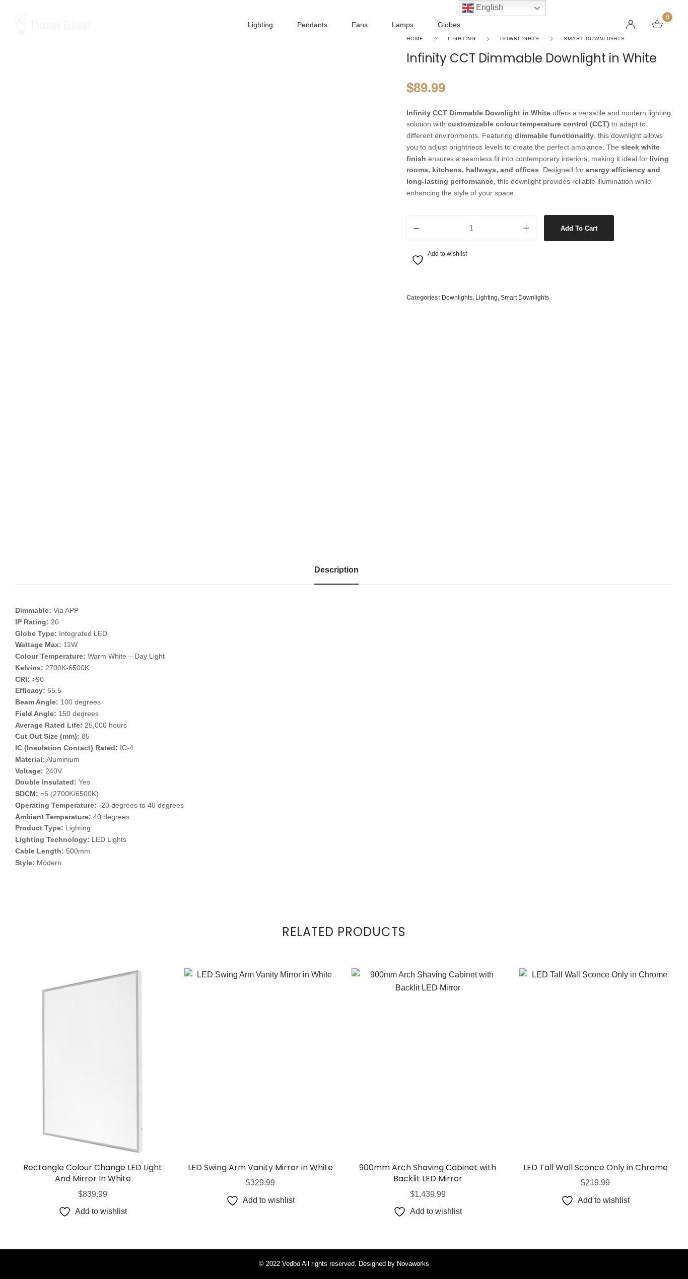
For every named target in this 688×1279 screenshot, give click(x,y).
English (488, 7)
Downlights (457, 297)
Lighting (486, 297)
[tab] (336, 575)
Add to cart (579, 228)
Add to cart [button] (93, 1108)
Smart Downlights (525, 297)
